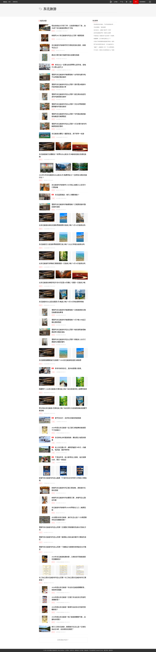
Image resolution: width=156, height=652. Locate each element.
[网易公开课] (116, 2)
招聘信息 (77, 650)
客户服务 (82, 650)
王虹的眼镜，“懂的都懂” (100, 27)
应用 (9, 1)
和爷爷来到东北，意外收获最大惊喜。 (69, 368)
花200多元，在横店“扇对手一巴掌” (102, 30)
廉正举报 (106, 650)
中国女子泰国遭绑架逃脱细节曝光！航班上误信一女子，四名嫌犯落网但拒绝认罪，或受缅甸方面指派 (105, 41)
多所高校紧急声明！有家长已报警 (102, 33)
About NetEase (61, 650)
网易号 (53, 31)
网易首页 (5, 1)
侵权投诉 (111, 650)
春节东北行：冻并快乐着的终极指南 (68, 418)
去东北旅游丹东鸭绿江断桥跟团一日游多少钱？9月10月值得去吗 (62, 263)
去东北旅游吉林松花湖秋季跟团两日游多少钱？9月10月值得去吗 (62, 225)
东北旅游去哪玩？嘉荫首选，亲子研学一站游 (68, 134)
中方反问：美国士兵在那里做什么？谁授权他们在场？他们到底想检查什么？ (105, 50)
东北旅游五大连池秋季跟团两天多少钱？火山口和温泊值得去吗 (61, 244)
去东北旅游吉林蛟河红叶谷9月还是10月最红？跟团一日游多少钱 (62, 282)
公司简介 (67, 650)
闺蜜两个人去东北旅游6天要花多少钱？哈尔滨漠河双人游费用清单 (63, 389)
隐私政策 (86, 650)
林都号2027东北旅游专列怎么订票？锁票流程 (68, 35)
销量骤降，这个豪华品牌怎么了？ (102, 38)
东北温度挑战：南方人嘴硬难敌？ (67, 195)
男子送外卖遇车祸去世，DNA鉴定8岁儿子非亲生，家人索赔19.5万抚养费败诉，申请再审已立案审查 (105, 44)
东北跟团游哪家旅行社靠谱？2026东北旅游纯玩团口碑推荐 (60, 360)
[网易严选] (122, 2)
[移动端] (111, 2)
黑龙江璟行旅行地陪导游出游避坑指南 (65, 55)
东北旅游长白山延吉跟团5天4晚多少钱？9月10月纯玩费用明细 (61, 302)
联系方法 (72, 650)
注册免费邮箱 (142, 1)
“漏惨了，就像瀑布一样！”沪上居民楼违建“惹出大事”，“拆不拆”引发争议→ (105, 47)
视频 (53, 70)
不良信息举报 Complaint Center (96, 650)
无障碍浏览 (15, 1)
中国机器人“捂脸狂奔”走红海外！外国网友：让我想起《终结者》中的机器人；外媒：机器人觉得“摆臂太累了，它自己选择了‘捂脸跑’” (105, 35)
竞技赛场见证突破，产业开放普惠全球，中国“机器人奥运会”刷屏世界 (105, 24)
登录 (136, 1)
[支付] (127, 2)
